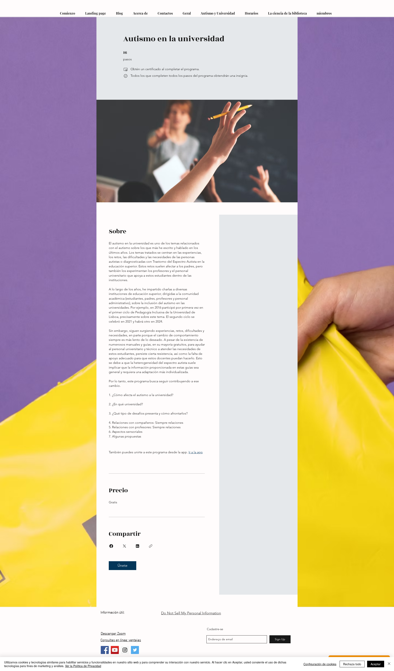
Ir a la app (196, 452)
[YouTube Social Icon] (115, 650)
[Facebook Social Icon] (105, 650)
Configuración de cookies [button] (320, 664)
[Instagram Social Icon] (125, 650)
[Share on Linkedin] (137, 546)
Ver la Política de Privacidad (83, 666)
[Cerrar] (389, 664)
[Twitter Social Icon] (135, 650)
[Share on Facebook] (111, 546)
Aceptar (376, 664)
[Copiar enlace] (150, 546)
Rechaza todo (352, 664)
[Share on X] (124, 546)
